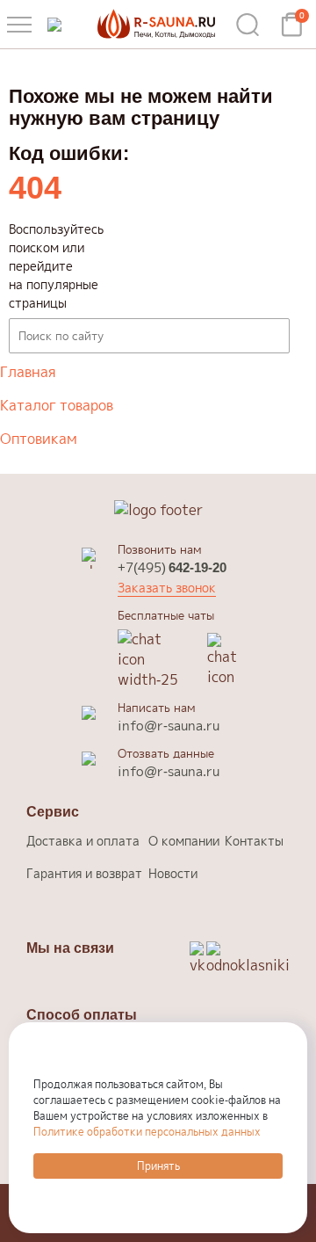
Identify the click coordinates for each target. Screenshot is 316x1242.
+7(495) (172, 567)
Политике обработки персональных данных (147, 1131)
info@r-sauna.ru (168, 725)
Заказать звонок (167, 587)
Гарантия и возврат (84, 873)
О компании (183, 840)
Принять (158, 1165)
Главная (27, 371)
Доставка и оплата (83, 840)
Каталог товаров (56, 405)
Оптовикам (38, 438)
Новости (173, 873)
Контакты (254, 840)
